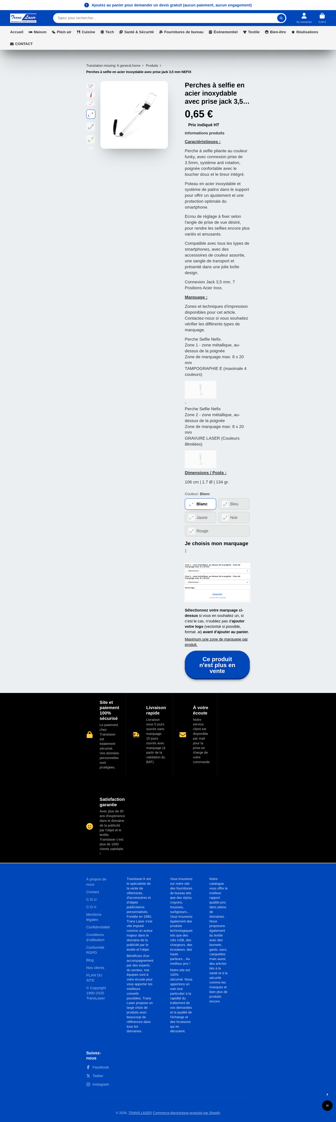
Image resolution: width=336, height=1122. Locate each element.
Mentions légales (93, 917)
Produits (152, 65)
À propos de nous (96, 881)
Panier (322, 18)
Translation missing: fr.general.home (113, 65)
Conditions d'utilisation (95, 937)
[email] (327, 1105)
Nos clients (95, 968)
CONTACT (24, 44)
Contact (92, 892)
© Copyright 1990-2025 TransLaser (96, 993)
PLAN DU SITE (94, 977)
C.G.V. (91, 907)
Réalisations (307, 32)
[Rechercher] (281, 18)
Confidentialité (98, 927)
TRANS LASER (140, 1113)
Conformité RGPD (95, 950)
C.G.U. (92, 899)
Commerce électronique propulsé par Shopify (186, 1113)
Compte (304, 18)
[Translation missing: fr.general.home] (23, 18)
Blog (90, 960)
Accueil (16, 32)
